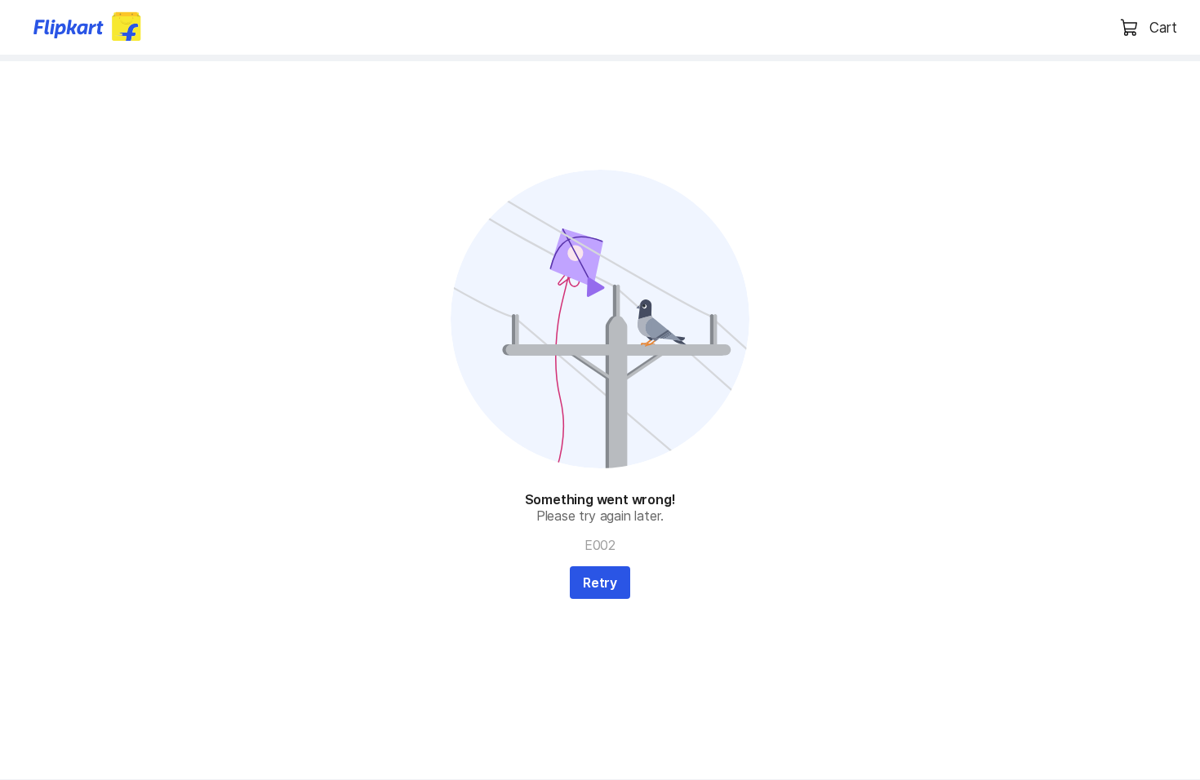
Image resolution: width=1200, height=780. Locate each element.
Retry (600, 582)
